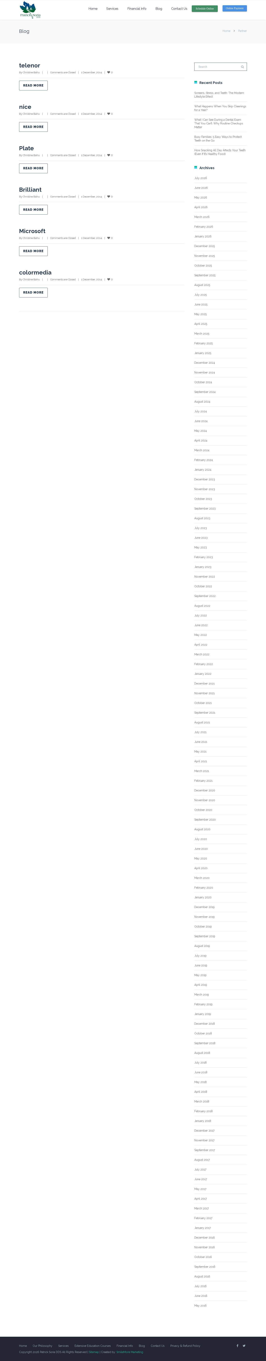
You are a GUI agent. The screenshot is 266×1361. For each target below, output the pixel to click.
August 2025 (202, 285)
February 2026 (203, 226)
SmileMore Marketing (129, 1352)
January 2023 (202, 566)
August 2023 (202, 518)
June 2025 (200, 304)
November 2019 (204, 916)
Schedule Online (205, 8)
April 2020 (201, 868)
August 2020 (202, 829)
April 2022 (200, 644)
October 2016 (203, 1257)
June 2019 (200, 965)
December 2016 (204, 1237)
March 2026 (202, 217)
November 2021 (204, 693)
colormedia (35, 272)
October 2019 (203, 926)
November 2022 (204, 576)
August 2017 (202, 1159)
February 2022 (203, 664)
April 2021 (200, 761)
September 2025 (204, 275)
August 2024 (202, 401)
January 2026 (202, 236)
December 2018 (204, 1023)
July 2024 (200, 411)
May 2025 (200, 314)
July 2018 (200, 1062)
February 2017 (203, 1218)
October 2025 (203, 265)
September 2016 (204, 1266)
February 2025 (203, 343)
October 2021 (203, 703)
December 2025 (204, 246)
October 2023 (203, 498)
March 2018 (201, 1101)
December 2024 (204, 362)
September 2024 (205, 391)
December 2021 (204, 683)
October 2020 (203, 809)
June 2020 (201, 848)
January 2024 (202, 469)
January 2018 (202, 1120)
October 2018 (203, 1033)
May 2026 (200, 197)
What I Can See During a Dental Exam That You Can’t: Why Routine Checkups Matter (218, 123)
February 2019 (203, 1004)
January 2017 (202, 1227)
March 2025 (201, 333)
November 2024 (204, 372)
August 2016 (202, 1276)
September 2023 (205, 508)
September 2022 (205, 596)
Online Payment (235, 8)
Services (112, 8)
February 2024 (203, 460)
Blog (158, 8)
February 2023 (203, 557)
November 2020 (204, 800)
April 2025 (200, 323)
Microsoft (32, 231)
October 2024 (203, 382)
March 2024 (201, 450)
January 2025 (202, 353)
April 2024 (200, 440)
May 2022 (200, 634)
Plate (26, 148)
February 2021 (203, 780)
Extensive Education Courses (93, 1345)
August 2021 (202, 722)
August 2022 (202, 605)
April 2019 (200, 984)
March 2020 (202, 877)
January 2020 (202, 897)
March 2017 (201, 1208)
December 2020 (204, 790)
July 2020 (200, 839)
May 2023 (200, 547)
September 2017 (204, 1150)
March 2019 (201, 994)
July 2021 (200, 732)
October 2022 (203, 586)
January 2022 (202, 673)
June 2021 (200, 741)
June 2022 (201, 625)
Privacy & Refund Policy (185, 1345)
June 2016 (200, 1295)
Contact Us (179, 8)
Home (92, 8)
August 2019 (202, 946)
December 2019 (204, 907)
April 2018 (200, 1091)
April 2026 (201, 207)
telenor (29, 65)
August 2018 (202, 1052)
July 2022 (200, 615)
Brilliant (30, 189)
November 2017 (204, 1140)
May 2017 (200, 1189)
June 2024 (201, 421)
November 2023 (204, 489)
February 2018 (203, 1111)
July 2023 (200, 528)
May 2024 (200, 430)
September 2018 (204, 1043)
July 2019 (200, 955)
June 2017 (200, 1179)
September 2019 (204, 936)
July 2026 (200, 178)
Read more (33, 85)
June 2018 (200, 1072)
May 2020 (200, 858)
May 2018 (200, 1082)
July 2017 (200, 1169)
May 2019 (200, 975)
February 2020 (203, 887)
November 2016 (204, 1247)
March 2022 (201, 654)
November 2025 (204, 255)
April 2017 (200, 1198)
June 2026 (201, 187)
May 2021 (200, 751)
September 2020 (205, 819)
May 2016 (200, 1305)
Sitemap (94, 1352)
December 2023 (204, 479)
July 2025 (200, 294)
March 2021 (201, 771)
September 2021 (204, 712)
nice (25, 106)
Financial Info (136, 8)
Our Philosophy (42, 1345)
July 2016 (200, 1286)
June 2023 (201, 537)
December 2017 (204, 1130)
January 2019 (202, 1014)
